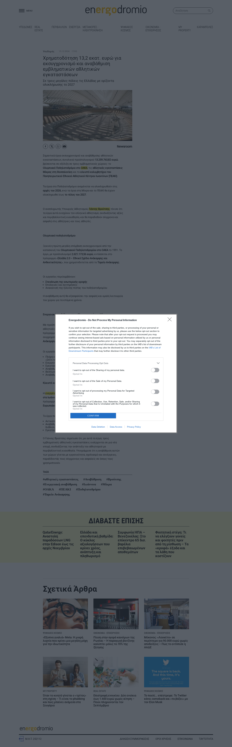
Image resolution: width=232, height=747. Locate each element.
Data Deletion (98, 427)
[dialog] (116, 373)
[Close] (171, 320)
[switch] (155, 370)
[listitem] (116, 363)
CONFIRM (93, 416)
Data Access (116, 427)
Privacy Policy (134, 427)
